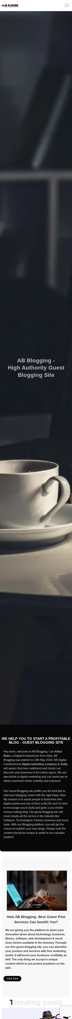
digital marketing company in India (44, 764)
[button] (66, 5)
